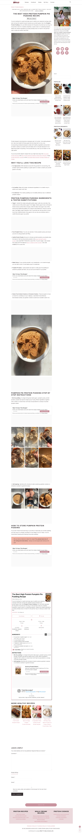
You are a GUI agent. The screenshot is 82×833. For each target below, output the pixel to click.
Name (13, 777)
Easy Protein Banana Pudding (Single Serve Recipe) (34, 155)
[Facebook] (58, 49)
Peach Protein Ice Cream (41, 816)
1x (45, 634)
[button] (12, 612)
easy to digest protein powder (34, 242)
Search (55, 73)
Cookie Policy (42, 826)
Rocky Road (41, 819)
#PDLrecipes (42, 691)
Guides (39, 2)
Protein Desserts (19, 7)
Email (13, 782)
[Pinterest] (67, 49)
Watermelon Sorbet (41, 821)
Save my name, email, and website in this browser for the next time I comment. (30, 790)
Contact (52, 2)
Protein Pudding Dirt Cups (21, 817)
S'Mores (61, 819)
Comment (14, 753)
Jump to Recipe (32, 18)
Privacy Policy (32, 826)
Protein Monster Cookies (17, 157)
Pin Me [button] (42, 616)
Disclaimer (51, 826)
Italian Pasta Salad (20, 815)
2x (47, 634)
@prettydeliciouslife (31, 691)
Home (12, 7)
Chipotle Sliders (21, 819)
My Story (46, 2)
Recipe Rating (14, 772)
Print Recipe (21, 616)
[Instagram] (58, 53)
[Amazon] (67, 53)
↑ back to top (41, 804)
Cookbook (33, 2)
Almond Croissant (61, 817)
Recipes (27, 2)
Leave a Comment (39, 10)
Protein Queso (20, 814)
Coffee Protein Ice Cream (41, 817)
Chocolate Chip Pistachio (61, 814)
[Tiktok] (62, 53)
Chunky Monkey (61, 815)
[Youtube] (62, 49)
